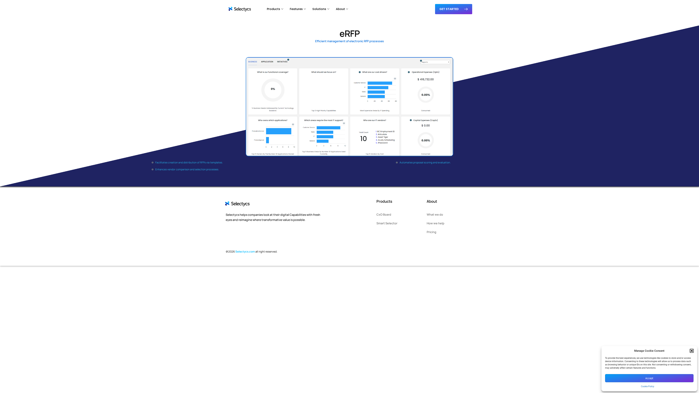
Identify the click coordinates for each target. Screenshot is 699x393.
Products (273, 9)
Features (296, 9)
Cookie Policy (647, 386)
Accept (649, 378)
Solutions (319, 9)
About (340, 9)
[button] (692, 351)
